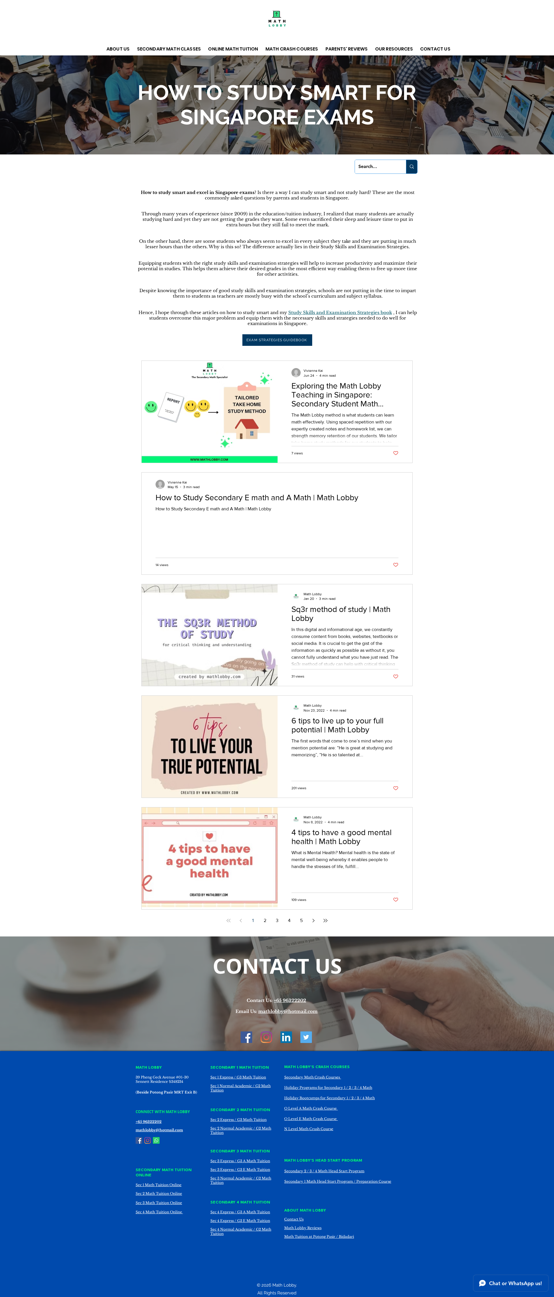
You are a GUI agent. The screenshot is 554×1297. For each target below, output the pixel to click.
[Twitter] (306, 1037)
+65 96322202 (290, 1000)
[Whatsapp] (156, 1140)
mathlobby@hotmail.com (288, 1011)
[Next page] (313, 920)
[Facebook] (246, 1037)
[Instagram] (266, 1037)
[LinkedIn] (286, 1037)
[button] (119, 48)
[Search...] (411, 166)
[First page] (228, 920)
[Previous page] (240, 920)
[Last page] (325, 920)
